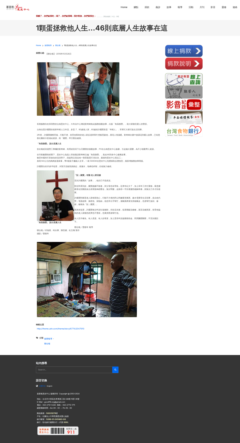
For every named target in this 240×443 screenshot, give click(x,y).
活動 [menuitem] (191, 7)
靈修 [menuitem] (224, 7)
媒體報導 (48, 338)
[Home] (18, 7)
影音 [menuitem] (213, 7)
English (49, 386)
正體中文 (42, 386)
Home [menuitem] (124, 7)
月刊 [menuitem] (202, 7)
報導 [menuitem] (180, 7)
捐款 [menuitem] (147, 7)
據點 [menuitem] (136, 7)
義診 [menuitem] (158, 7)
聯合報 (47, 343)
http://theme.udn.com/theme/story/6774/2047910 (60, 328)
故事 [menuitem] (169, 7)
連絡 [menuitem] (235, 7)
